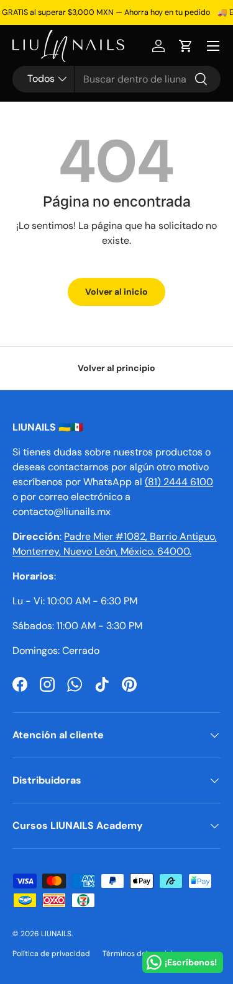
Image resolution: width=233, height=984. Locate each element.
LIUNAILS (56, 934)
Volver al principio (116, 367)
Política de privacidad (51, 954)
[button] (185, 46)
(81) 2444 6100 (179, 481)
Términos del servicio (140, 954)
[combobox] (116, 79)
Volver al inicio (116, 291)
